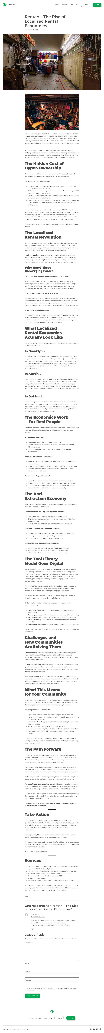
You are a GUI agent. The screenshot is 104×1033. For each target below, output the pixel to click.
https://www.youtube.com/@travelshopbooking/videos (50, 925)
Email (27, 972)
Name (27, 963)
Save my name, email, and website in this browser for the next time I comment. (52, 990)
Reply (32, 929)
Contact (85, 4)
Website (28, 980)
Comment (29, 943)
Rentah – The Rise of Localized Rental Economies (45, 21)
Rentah (11, 5)
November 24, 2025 (38, 917)
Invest (97, 4)
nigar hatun (35, 914)
